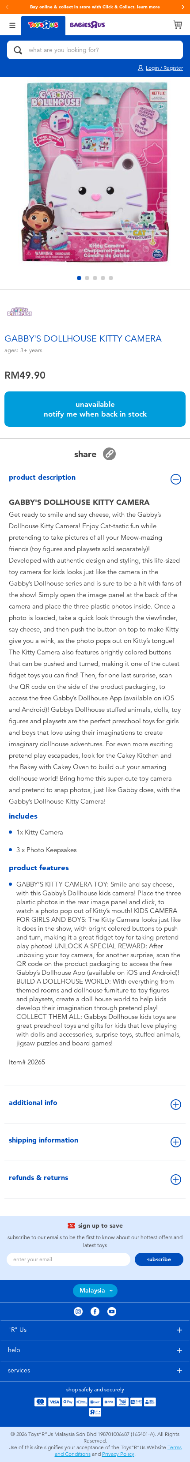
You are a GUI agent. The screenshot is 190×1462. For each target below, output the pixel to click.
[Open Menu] (12, 24)
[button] (7, 7)
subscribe (159, 1259)
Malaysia (92, 1290)
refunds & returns (38, 1177)
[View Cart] (177, 24)
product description (42, 477)
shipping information (43, 1140)
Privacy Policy (118, 1454)
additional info (33, 1102)
